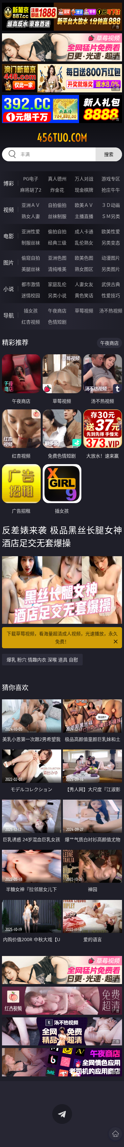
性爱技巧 (111, 295)
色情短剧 (57, 322)
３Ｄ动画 (111, 205)
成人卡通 (84, 231)
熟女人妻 (30, 216)
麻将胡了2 (30, 190)
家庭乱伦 (57, 284)
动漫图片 (111, 258)
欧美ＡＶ (84, 205)
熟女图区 (84, 269)
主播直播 (84, 216)
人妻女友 (84, 284)
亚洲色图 (57, 258)
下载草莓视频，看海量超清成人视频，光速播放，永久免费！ (62, 637)
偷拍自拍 (57, 231)
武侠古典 (111, 284)
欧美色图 (84, 258)
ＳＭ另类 (111, 216)
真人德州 (57, 178)
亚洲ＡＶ (30, 205)
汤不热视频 (110, 310)
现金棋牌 (84, 190)
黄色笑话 (84, 295)
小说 (8, 289)
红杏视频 (30, 322)
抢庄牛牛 (111, 190)
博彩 (8, 183)
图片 (8, 262)
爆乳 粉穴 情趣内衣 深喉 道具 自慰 (42, 659)
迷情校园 (30, 295)
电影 (8, 236)
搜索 (108, 154)
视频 (8, 209)
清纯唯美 (57, 269)
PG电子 (30, 178)
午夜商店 (57, 310)
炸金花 (57, 190)
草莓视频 (84, 310)
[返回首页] (115, 1133)
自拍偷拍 (57, 205)
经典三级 (57, 242)
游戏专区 (111, 178)
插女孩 (31, 310)
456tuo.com (62, 137)
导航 (8, 315)
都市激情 (30, 284)
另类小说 (57, 295)
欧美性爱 (111, 231)
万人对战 (84, 178)
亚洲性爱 (30, 231)
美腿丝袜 (30, 269)
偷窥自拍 (30, 258)
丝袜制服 (57, 216)
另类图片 (111, 269)
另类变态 (111, 242)
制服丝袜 (30, 242)
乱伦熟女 (84, 242)
